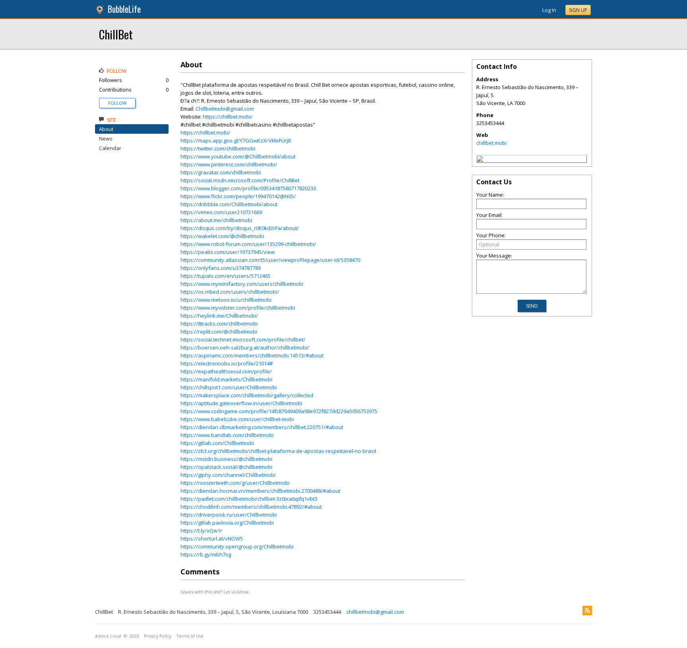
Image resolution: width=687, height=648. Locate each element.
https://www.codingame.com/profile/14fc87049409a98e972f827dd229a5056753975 (278, 411)
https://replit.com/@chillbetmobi (218, 331)
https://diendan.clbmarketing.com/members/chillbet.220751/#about (261, 427)
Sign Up (578, 10)
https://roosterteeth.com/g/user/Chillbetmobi (234, 482)
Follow (117, 103)
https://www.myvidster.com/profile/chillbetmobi (237, 307)
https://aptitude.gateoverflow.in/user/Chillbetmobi (241, 403)
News (106, 138)
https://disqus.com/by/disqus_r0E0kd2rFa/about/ (239, 228)
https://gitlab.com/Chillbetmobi (217, 443)
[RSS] (587, 610)
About (106, 129)
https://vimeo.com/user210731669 (221, 212)
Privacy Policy (157, 636)
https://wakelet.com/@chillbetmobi (222, 236)
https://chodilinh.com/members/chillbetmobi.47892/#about (251, 506)
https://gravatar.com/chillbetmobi (220, 172)
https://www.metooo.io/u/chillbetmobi (226, 299)
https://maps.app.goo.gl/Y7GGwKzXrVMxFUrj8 (235, 140)
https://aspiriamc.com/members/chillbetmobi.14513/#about (251, 355)
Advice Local (108, 636)
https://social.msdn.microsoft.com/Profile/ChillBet (239, 180)
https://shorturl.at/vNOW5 (211, 538)
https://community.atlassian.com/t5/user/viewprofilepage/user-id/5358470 (270, 259)
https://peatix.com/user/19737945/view (227, 252)
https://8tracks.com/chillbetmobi (219, 323)
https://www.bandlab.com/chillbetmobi (227, 435)
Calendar (110, 148)
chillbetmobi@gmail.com (375, 611)
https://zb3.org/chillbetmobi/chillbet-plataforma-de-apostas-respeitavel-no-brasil (278, 451)
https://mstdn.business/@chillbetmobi (226, 459)
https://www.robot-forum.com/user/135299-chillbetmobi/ (248, 244)
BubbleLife (124, 9)
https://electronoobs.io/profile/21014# (226, 363)
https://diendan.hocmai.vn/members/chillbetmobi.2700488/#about (260, 490)
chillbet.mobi (491, 142)
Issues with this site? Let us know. (215, 592)
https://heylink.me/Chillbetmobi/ (219, 315)
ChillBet (116, 34)
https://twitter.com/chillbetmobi (217, 148)
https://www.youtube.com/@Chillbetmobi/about (237, 156)
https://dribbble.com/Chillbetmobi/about (229, 204)
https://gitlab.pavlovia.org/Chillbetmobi (227, 522)
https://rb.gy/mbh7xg (205, 554)
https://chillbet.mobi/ (227, 116)
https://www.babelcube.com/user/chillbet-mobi (237, 419)
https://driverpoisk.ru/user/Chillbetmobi (228, 514)
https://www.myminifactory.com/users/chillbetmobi (241, 283)
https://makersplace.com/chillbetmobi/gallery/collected (246, 395)
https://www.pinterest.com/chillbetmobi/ (228, 164)
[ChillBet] (480, 160)
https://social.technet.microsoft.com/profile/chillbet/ (242, 339)
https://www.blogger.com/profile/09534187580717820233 (248, 188)
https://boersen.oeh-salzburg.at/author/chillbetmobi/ (244, 347)
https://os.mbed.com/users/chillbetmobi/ (229, 291)
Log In (549, 10)
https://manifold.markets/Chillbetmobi (226, 379)
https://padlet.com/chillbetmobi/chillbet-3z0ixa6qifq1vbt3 (248, 498)
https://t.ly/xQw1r (201, 530)
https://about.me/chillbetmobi (216, 220)
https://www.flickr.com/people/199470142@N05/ (238, 196)
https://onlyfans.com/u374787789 (220, 267)
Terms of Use (190, 636)
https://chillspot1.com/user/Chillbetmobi (228, 387)
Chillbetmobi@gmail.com (225, 108)
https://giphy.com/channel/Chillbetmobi (228, 474)
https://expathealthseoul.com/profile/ (226, 371)
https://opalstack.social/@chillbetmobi (226, 466)
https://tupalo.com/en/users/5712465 (225, 275)
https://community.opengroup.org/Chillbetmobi (236, 546)
